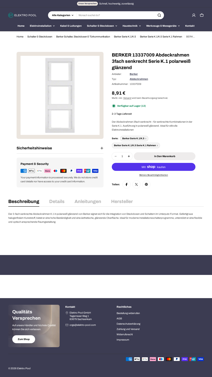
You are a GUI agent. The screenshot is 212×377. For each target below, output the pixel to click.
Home (20, 36)
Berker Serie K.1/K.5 (125, 36)
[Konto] (194, 15)
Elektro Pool (23, 368)
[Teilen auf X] (136, 184)
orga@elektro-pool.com (83, 325)
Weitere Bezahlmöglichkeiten (153, 175)
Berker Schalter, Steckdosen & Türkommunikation (83, 36)
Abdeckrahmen (139, 79)
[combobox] (106, 15)
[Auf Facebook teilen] (127, 184)
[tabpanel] (106, 228)
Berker (134, 74)
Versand (127, 98)
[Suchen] (159, 15)
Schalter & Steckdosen (39, 36)
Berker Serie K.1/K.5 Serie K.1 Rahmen (161, 36)
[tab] (23, 202)
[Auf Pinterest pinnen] (146, 184)
